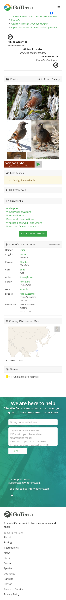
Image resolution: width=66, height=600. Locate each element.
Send (15, 451)
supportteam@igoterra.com (24, 482)
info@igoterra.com (38, 488)
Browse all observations (20, 219)
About (7, 537)
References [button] (19, 190)
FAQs (7, 558)
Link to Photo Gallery (47, 79)
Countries (9, 573)
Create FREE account (33, 233)
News (7, 552)
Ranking (8, 578)
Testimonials (11, 547)
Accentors (44, 16)
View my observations (18, 211)
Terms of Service (13, 589)
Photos (8, 584)
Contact (8, 563)
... (8, 16)
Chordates (25, 262)
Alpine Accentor (29, 24)
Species (8, 568)
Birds (22, 269)
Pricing (8, 542)
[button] (8, 16)
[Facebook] (12, 495)
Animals (24, 254)
